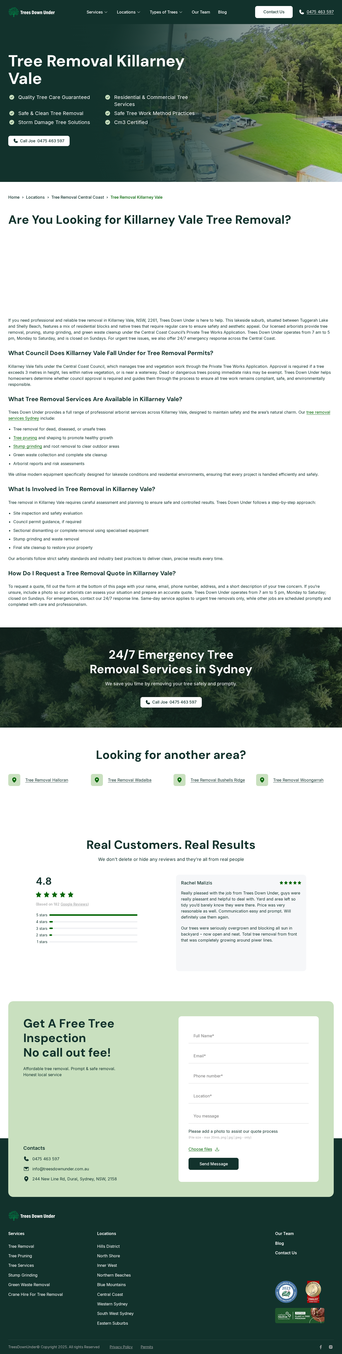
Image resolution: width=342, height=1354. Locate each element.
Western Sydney (112, 1303)
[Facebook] (321, 1347)
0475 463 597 (320, 11)
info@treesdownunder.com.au (60, 1168)
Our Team (201, 12)
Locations (126, 12)
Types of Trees (164, 12)
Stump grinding (27, 446)
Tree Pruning (20, 1255)
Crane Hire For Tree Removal (35, 1294)
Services (95, 12)
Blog (222, 12)
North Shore (108, 1255)
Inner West (107, 1265)
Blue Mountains (111, 1284)
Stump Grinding (23, 1275)
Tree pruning (25, 437)
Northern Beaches (114, 1275)
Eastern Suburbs (112, 1323)
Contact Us (274, 11)
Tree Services (21, 1265)
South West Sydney (115, 1313)
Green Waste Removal (29, 1284)
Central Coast (110, 1294)
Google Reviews (74, 904)
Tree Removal (21, 1246)
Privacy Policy (121, 1347)
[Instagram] (331, 1347)
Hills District (108, 1246)
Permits (147, 1347)
